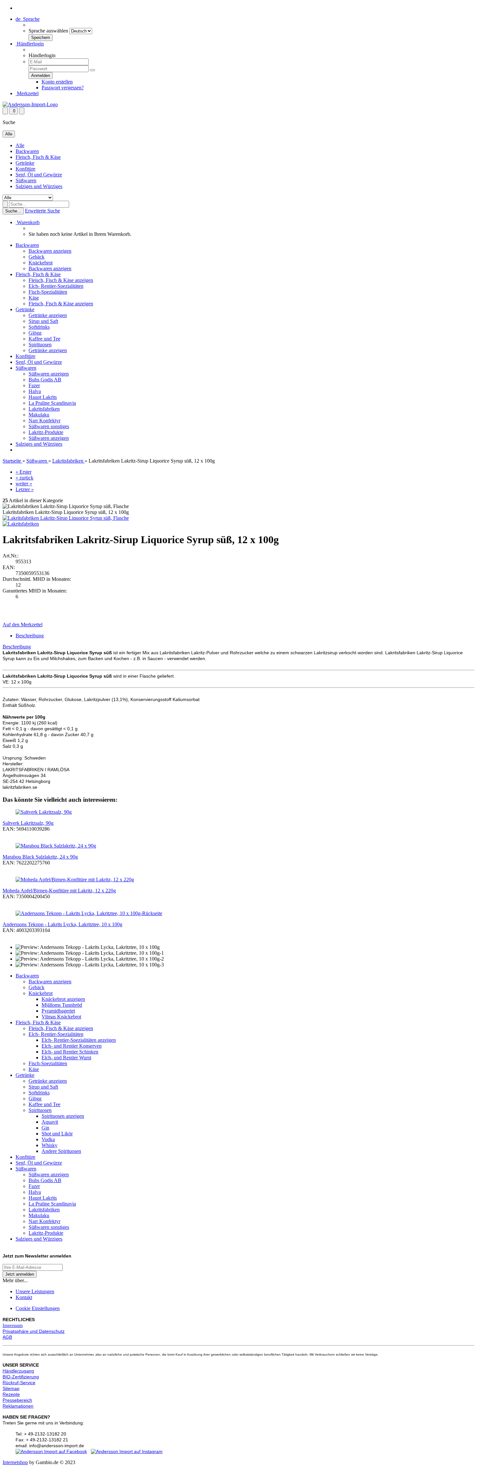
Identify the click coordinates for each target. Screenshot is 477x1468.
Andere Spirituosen (61, 1151)
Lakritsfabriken (44, 409)
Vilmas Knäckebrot (61, 1016)
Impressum (13, 1325)
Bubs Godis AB (45, 379)
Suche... (13, 211)
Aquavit (50, 1122)
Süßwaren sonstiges (49, 426)
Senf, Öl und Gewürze (39, 174)
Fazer (34, 385)
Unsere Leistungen (35, 1291)
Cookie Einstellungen (38, 1308)
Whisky (49, 1145)
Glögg (35, 333)
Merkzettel (27, 93)
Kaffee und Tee (44, 338)
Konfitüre (25, 169)
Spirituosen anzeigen (63, 1116)
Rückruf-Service (19, 1382)
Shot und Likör (57, 1133)
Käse (34, 297)
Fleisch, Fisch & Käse (38, 157)
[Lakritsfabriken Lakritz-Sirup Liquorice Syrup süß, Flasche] (66, 518)
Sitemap (11, 1388)
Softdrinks (39, 327)
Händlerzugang (18, 1370)
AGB (7, 1337)
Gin (45, 1127)
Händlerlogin (30, 43)
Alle (20, 145)
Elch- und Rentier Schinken (70, 1051)
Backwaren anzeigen (50, 251)
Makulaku (39, 414)
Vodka (48, 1139)
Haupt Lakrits (43, 397)
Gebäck (36, 257)
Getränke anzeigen (48, 315)
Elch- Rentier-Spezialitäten (56, 286)
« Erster (23, 472)
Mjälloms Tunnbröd (62, 1005)
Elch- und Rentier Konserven (72, 1046)
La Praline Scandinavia (52, 403)
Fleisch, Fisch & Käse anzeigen (61, 280)
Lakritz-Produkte (46, 432)
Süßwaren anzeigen (49, 374)
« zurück (24, 477)
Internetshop (15, 1462)
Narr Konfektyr (44, 420)
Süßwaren (26, 180)
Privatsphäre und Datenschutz (34, 1331)
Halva (35, 391)
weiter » (24, 483)
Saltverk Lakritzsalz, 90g (28, 823)
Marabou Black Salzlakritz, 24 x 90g (40, 857)
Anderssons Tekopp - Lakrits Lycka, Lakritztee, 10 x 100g (62, 924)
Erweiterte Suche (42, 210)
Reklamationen (18, 1406)
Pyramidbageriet (58, 1011)
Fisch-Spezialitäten (48, 292)
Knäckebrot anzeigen (63, 999)
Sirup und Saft (43, 321)
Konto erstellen (57, 81)
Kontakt (24, 1297)
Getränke (25, 163)
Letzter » (25, 489)
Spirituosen (40, 344)
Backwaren (27, 151)
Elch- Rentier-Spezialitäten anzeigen (79, 1040)
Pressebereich (17, 1400)
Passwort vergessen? (63, 87)
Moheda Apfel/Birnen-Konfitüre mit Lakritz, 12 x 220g (59, 890)
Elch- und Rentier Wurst (66, 1057)
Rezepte (11, 1394)
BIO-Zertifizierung (21, 1376)
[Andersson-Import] (30, 104)
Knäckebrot (41, 262)
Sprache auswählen (48, 30)
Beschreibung (30, 635)
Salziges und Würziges (39, 186)
